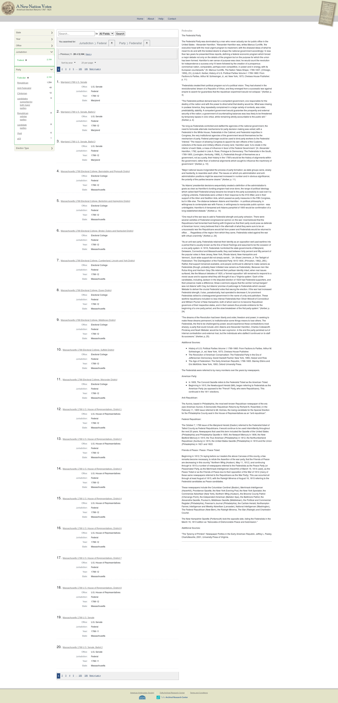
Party (18, 69)
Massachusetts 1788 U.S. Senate (78, 617)
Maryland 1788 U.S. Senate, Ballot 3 (78, 141)
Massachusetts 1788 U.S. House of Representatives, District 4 (92, 498)
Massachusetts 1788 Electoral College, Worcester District (90, 379)
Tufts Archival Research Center (172, 693)
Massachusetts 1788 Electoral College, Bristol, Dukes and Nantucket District (97, 231)
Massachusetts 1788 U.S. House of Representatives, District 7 (92, 558)
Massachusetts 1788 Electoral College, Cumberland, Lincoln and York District (98, 260)
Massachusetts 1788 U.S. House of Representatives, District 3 (92, 469)
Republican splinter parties (22, 116)
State (18, 32)
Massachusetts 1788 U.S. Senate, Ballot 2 (83, 647)
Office (18, 45)
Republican (22, 83)
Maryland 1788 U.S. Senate (74, 82)
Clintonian (22, 93)
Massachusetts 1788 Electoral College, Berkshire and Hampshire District (95, 201)
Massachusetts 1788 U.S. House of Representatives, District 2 (92, 439)
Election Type (22, 147)
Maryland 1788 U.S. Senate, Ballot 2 (78, 112)
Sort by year (67, 63)
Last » (98, 69)
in (97, 33)
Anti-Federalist (24, 88)
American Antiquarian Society (142, 693)
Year (18, 38)
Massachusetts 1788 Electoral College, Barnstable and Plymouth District (95, 171)
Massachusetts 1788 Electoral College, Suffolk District (88, 350)
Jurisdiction (21, 51)
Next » (89, 54)
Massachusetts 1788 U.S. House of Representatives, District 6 (92, 528)
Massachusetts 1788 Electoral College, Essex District (86, 290)
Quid (19, 133)
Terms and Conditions (199, 693)
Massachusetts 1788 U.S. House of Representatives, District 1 (92, 409)
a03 (19, 138)
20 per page (87, 63)
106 (86, 69)
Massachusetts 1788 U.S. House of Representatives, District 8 (92, 588)
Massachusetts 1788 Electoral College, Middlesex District (88, 320)
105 (80, 69)
